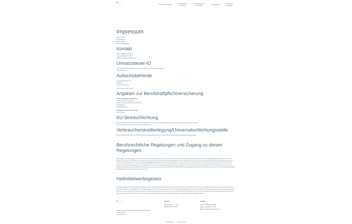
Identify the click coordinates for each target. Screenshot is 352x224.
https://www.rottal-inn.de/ (124, 88)
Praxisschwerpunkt (165, 4)
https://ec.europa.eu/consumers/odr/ (186, 123)
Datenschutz (181, 222)
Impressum (170, 222)
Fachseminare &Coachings (198, 4)
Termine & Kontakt (229, 4)
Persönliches (215, 4)
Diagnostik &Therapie (182, 4)
